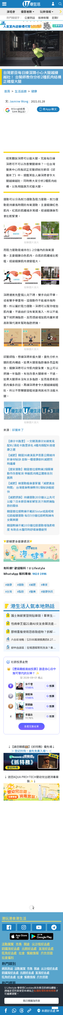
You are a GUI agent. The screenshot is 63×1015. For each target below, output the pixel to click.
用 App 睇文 (50, 109)
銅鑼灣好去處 (11, 948)
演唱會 (11, 11)
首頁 (7, 91)
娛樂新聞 (43, 17)
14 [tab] (30, 30)
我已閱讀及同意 (31, 1000)
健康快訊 (47, 591)
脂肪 (21, 591)
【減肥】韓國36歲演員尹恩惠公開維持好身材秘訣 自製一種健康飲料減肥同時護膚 (31, 459)
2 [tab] (27, 21)
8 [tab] (27, 25)
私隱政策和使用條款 (45, 990)
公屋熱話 (29, 17)
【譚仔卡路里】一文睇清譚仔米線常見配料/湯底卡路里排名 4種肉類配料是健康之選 (31, 445)
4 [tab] (34, 21)
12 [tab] (41, 25)
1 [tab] (23, 21)
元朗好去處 (29, 948)
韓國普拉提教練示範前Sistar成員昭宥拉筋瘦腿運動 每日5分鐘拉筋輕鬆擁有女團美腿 (30, 515)
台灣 (9, 591)
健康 (34, 91)
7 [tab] (23, 25)
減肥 (33, 584)
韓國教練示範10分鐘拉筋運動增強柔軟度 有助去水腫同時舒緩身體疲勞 (31, 527)
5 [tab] (37, 21)
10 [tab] (34, 25)
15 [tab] (34, 30)
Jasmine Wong (18, 101)
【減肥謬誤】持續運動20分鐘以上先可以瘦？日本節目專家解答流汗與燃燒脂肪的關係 (31, 501)
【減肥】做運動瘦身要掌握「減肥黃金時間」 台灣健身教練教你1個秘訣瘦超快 (31, 487)
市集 (19, 944)
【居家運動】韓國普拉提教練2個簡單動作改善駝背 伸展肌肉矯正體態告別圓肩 (30, 473)
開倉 (27, 944)
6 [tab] (41, 21)
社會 (22, 953)
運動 (21, 584)
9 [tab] (30, 25)
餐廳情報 (33, 953)
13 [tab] (27, 30)
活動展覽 (8, 944)
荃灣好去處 (46, 948)
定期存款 (57, 17)
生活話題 (21, 91)
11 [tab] (37, 25)
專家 (45, 584)
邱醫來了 (18, 430)
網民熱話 (7, 968)
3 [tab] (30, 21)
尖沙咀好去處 (41, 944)
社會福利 (8, 957)
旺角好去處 (9, 953)
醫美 (33, 591)
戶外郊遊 (47, 953)
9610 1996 (39, 574)
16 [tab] (37, 30)
